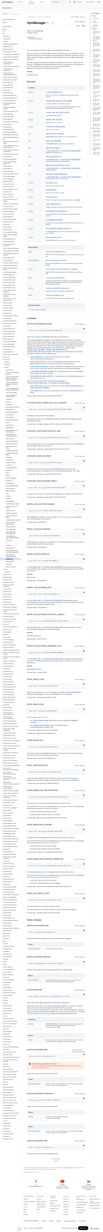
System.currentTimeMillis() (65, 363)
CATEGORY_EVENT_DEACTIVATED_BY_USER (57, 112)
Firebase (58, 1221)
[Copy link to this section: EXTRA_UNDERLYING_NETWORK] (53, 825)
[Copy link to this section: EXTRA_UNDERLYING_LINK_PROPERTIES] (59, 790)
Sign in (99, 2)
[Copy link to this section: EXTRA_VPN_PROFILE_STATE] (50, 894)
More (41, 2)
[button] (10, 29)
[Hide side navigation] (19, 1229)
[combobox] (59, 1)
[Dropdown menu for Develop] (36, 2)
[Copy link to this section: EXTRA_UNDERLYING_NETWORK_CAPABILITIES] (65, 859)
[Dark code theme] (84, 329)
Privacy (38, 1209)
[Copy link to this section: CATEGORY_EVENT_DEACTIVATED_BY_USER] (62, 431)
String (31, 92)
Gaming (39, 1199)
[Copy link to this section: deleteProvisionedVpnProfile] (50, 926)
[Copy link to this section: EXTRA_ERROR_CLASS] (45, 679)
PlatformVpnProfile (65, 269)
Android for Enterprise (29, 1201)
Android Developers (31, 17)
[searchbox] (11, 14)
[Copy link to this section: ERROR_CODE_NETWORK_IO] (51, 554)
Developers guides (81, 1205)
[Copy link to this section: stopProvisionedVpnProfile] (49, 1141)
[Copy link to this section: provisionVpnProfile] (43, 990)
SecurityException (34, 948)
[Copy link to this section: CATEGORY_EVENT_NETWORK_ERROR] (58, 481)
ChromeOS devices (55, 1206)
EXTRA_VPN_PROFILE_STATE (53, 237)
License (31, 1228)
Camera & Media (41, 1206)
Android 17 (66, 1199)
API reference (7, 8)
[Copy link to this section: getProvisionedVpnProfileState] (52, 957)
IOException (31, 577)
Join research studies (95, 1208)
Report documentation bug (95, 1202)
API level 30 (82, 21)
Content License (68, 1167)
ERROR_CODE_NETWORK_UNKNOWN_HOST (56, 174)
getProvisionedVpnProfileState (56, 260)
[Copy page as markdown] (53, 23)
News (25, 1209)
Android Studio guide (82, 1202)
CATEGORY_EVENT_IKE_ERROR (54, 119)
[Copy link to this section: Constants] (38, 318)
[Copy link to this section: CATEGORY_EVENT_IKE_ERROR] (52, 456)
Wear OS (52, 1203)
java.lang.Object (31, 37)
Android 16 (66, 1201)
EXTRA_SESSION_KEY (51, 197)
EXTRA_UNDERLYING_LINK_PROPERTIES (56, 211)
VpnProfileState (34, 260)
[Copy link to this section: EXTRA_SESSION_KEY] (45, 740)
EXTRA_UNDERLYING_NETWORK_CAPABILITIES (58, 228)
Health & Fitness (41, 1204)
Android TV (53, 1211)
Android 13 (66, 1209)
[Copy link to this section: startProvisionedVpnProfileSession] (54, 1094)
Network (48, 224)
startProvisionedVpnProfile (54, 278)
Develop (31, 2)
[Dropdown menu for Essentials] (25, 2)
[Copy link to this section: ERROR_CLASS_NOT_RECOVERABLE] (56, 504)
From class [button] (37, 309)
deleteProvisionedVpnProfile (55, 251)
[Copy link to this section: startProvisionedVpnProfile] (49, 1050)
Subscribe (83, 1228)
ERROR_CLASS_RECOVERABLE (53, 141)
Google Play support (95, 1205)
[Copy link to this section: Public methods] (42, 920)
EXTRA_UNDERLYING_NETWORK (54, 220)
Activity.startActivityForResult (37, 1010)
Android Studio (90, 2)
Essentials (20, 2)
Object (35, 33)
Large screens (53, 1200)
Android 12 (66, 1212)
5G (37, 1212)
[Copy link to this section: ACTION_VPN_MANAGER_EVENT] (53, 324)
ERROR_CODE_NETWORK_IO (53, 148)
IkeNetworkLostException (46, 604)
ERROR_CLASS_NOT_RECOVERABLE (55, 134)
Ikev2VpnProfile (32, 75)
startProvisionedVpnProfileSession (57, 288)
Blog (25, 1212)
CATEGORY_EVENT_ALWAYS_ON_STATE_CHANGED (59, 101)
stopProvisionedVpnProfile (54, 295)
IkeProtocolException (34, 471)
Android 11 (66, 1214)
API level (4, 31)
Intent (55, 95)
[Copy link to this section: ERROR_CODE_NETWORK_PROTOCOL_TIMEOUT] (66, 615)
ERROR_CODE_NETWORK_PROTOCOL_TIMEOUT (58, 165)
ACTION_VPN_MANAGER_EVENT (54, 92)
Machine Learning (41, 1201)
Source (25, 1206)
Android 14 (66, 1206)
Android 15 (66, 1204)
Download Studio (81, 1210)
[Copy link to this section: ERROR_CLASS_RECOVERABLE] (52, 529)
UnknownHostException (34, 669)
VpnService (77, 62)
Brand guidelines (38, 1228)
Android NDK (80, 1212)
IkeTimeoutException (34, 636)
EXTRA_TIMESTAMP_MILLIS (53, 204)
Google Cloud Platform (70, 1221)
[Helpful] (81, 17)
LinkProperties (53, 214)
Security (26, 1204)
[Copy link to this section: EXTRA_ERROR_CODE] (45, 704)
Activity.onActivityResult (68, 1011)
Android (26, 1199)
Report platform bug (95, 1199)
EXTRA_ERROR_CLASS (51, 136)
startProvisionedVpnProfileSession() (42, 359)
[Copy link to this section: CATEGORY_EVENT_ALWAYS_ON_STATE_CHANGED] (68, 403)
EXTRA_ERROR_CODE (52, 151)
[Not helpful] (83, 17)
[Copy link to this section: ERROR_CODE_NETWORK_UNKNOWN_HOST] (63, 646)
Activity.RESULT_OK (34, 1013)
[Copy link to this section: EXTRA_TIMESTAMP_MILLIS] (49, 765)
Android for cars (54, 1208)
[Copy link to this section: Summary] (37, 82)
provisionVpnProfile (52, 269)
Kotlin (78, 26)
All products (82, 1221)
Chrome (51, 1221)
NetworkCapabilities (54, 231)
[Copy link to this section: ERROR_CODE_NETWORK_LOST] (53, 588)
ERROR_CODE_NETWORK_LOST (54, 156)
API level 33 (82, 324)
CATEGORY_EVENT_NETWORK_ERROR (55, 126)
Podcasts (26, 1214)
